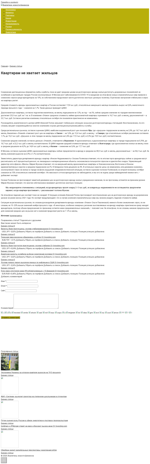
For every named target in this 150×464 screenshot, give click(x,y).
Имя (3, 281)
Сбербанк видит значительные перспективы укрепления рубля (29, 450)
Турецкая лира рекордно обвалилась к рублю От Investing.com (28, 237)
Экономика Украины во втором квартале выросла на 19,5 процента (31, 372)
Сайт (3, 290)
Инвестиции (11, 21)
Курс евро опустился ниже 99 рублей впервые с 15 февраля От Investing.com (35, 271)
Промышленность (14, 29)
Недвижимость (12, 24)
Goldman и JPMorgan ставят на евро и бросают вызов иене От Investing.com (34, 426)
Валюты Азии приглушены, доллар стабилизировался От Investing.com (32, 229)
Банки (8, 18)
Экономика (11, 10)
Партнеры (10, 15)
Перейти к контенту (9, 2)
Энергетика (11, 32)
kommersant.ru (16, 216)
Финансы (10, 12)
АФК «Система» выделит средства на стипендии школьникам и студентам (34, 396)
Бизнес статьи (7, 375)
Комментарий (7, 308)
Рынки (9, 27)
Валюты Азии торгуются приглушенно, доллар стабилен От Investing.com (33, 246)
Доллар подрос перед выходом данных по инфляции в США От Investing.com (35, 262)
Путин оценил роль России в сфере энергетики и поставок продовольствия (34, 420)
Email (4, 286)
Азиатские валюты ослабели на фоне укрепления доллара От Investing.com (34, 254)
